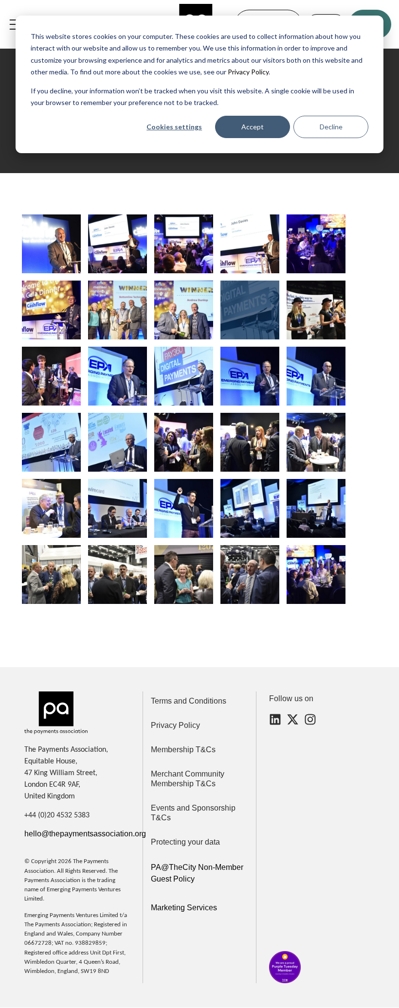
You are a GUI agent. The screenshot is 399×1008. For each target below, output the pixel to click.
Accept (252, 127)
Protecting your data (185, 842)
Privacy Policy (247, 72)
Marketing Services (184, 907)
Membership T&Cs (183, 749)
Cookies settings (174, 127)
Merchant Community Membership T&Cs (187, 779)
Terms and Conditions (188, 701)
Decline (331, 127)
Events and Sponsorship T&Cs (193, 813)
